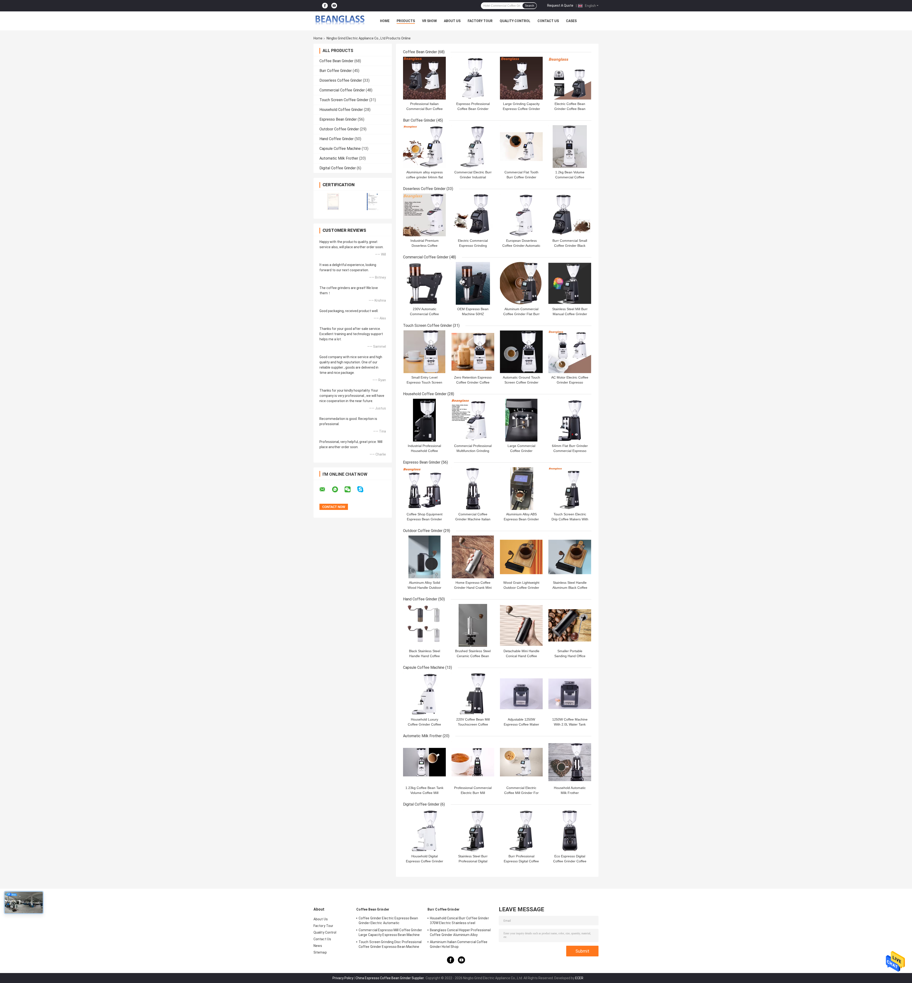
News (318, 946)
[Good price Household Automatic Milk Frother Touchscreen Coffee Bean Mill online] (569, 762)
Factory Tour (480, 21)
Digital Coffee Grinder (337, 168)
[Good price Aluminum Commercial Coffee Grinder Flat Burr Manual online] (521, 283)
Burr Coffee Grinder (335, 70)
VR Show (429, 21)
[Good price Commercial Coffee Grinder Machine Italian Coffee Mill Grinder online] (472, 488)
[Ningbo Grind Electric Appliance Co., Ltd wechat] (350, 489)
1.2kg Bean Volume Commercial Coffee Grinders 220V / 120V (570, 177)
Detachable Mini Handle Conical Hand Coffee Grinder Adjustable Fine (521, 656)
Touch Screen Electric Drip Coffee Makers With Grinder (569, 519)
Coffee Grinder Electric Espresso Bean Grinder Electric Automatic (388, 920)
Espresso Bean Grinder (338, 119)
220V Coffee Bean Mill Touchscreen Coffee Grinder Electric (473, 724)
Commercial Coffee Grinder (342, 90)
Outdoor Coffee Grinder (339, 129)
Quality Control (515, 21)
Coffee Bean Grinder (336, 61)
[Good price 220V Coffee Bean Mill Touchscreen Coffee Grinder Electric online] (472, 693)
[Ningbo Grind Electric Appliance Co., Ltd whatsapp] (338, 489)
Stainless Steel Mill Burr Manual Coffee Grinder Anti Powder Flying (570, 314)
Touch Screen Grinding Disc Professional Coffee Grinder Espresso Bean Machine (390, 944)
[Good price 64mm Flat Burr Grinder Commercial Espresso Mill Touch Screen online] (569, 420)
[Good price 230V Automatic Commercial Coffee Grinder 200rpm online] (424, 283)
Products (406, 21)
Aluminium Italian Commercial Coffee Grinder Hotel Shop (459, 944)
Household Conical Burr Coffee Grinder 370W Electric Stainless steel (459, 920)
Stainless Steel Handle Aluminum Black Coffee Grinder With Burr (569, 587)
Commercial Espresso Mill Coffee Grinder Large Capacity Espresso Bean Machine (390, 932)
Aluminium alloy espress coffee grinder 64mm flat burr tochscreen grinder (424, 177)
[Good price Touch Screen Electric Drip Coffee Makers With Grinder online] (569, 488)
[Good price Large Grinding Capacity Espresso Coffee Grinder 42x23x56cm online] (521, 78)
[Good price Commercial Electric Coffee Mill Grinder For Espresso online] (521, 762)
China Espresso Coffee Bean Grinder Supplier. (390, 978)
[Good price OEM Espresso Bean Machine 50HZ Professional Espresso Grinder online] (472, 283)
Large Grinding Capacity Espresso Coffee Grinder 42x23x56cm (521, 109)
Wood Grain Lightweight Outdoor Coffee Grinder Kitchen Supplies (521, 587)
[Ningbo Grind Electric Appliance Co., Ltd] (340, 21)
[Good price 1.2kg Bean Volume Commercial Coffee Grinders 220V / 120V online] (569, 146)
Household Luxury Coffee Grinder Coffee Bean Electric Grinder (424, 724)
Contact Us (548, 21)
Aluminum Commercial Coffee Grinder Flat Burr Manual (521, 314)
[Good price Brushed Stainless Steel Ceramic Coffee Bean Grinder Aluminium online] (472, 625)
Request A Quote (560, 5)
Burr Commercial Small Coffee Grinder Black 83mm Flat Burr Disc (569, 245)
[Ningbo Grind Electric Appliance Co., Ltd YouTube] (334, 6)
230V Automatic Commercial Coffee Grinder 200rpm (424, 314)
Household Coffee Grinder (341, 109)
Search (529, 5)
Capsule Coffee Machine (340, 148)
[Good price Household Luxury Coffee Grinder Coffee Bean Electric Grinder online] (424, 693)
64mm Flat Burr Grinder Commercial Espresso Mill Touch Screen (570, 451)
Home (385, 21)
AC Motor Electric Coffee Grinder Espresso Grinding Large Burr (569, 382)
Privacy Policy (342, 978)
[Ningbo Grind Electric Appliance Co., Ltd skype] (363, 489)
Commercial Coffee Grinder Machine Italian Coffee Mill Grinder (472, 519)
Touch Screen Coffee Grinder (343, 100)
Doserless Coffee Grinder (340, 80)
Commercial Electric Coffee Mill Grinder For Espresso (521, 793)
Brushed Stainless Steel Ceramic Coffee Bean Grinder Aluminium (473, 656)
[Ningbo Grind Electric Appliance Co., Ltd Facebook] (325, 6)
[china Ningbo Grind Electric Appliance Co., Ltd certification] (333, 201)
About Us (452, 21)
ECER (579, 978)
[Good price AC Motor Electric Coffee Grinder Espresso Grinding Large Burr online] (569, 351)
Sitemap (320, 952)
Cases (571, 21)
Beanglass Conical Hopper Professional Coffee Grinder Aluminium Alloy (460, 932)
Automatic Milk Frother (338, 158)
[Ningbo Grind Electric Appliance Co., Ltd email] (325, 489)
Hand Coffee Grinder (336, 139)
